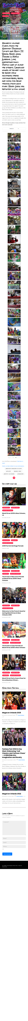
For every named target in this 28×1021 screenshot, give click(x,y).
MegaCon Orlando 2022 (11, 794)
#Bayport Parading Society (14, 468)
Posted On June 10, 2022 (8, 796)
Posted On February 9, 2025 (9, 715)
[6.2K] (14, 505)
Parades (5, 16)
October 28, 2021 (6, 517)
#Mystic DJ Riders (9, 473)
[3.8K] (14, 603)
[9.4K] (14, 745)
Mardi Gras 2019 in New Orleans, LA (14, 514)
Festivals (6, 507)
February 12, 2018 (6, 682)
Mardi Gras (15, 507)
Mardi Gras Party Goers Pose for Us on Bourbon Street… (14, 679)
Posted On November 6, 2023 (9, 759)
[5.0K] (14, 568)
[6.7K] (14, 637)
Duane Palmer (21, 36)
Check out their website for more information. (13, 466)
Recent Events (7, 510)
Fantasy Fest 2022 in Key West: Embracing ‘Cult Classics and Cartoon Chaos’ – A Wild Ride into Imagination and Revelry (13, 753)
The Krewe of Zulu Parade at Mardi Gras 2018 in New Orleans (13, 647)
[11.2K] (14, 790)
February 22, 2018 (6, 582)
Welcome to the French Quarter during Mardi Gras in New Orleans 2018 (13, 613)
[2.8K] (14, 537)
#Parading (21, 473)
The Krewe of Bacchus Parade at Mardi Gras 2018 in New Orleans (13, 578)
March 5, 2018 (6, 548)
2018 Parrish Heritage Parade (12, 546)
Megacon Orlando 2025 (11, 713)
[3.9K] (14, 670)
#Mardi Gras (17, 471)
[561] (14, 709)
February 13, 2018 (6, 617)
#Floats (8, 471)
